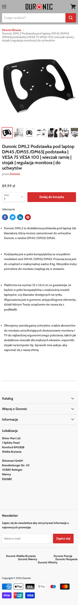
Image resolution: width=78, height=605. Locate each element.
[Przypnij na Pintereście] (28, 217)
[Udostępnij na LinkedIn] (20, 217)
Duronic (15, 174)
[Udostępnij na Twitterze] (13, 217)
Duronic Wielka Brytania (29, 556)
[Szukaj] (70, 17)
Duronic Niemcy (36, 559)
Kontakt (7, 478)
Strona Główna (11, 30)
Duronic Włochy (48, 562)
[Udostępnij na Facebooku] (5, 217)
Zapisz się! (63, 538)
